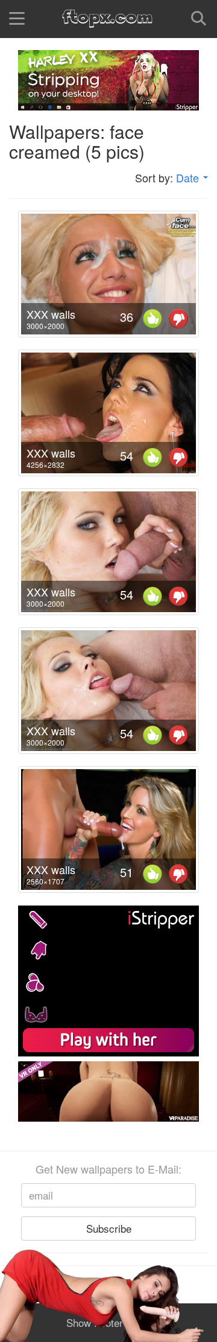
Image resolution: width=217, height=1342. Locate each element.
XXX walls (51, 314)
